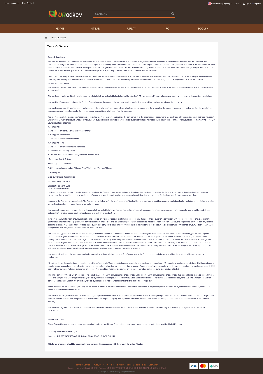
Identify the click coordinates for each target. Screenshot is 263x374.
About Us (15, 3)
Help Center (27, 3)
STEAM (95, 28)
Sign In (248, 3)
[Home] (46, 37)
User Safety (153, 364)
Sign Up (257, 3)
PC (167, 28)
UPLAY (131, 28)
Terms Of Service (83, 364)
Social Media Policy (115, 364)
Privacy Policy (98, 364)
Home (6, 3)
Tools (202, 28)
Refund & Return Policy (136, 364)
